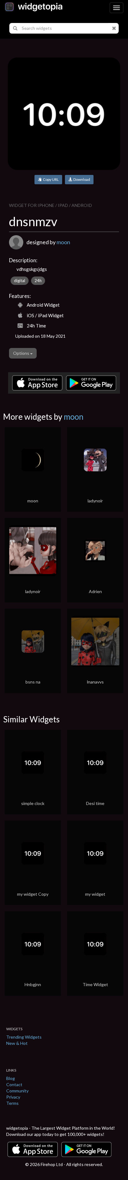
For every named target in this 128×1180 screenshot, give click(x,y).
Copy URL (50, 179)
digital (19, 280)
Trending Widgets (24, 1037)
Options (21, 353)
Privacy (13, 1097)
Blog (10, 1078)
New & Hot (17, 1043)
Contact (14, 1084)
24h (38, 280)
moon (63, 242)
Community (17, 1090)
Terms (12, 1103)
